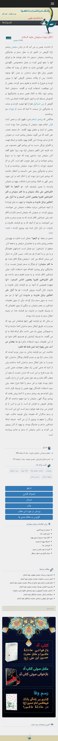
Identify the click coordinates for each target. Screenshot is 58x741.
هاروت (10, 223)
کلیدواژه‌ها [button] (7, 23)
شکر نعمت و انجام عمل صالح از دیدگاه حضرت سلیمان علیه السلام (31, 583)
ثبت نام (4, 14)
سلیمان (14, 47)
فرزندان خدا (46, 545)
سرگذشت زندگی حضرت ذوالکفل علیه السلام (38, 594)
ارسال (29, 500)
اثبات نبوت (24, 470)
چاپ (29, 506)
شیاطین (41, 207)
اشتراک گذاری (29, 494)
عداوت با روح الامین (43, 530)
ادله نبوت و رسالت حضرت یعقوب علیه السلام (38, 575)
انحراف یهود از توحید (43, 541)
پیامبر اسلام (37, 119)
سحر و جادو (35, 476)
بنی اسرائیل (38, 104)
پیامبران (48, 470)
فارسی (8, 38)
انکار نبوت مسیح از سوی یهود (40, 537)
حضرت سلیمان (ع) (37, 470)
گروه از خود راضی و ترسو (41, 549)
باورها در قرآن (46, 476)
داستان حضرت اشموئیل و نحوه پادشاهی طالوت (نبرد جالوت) (33, 590)
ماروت (50, 228)
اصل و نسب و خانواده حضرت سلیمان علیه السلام (37, 579)
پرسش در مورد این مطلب (29, 511)
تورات (11, 109)
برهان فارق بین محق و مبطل (40, 553)
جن (18, 404)
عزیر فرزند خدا (45, 534)
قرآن (51, 125)
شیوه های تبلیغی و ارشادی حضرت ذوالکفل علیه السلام (35, 598)
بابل (40, 228)
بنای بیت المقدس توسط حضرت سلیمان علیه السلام (36, 587)
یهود (29, 130)
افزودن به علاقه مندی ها (29, 517)
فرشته (17, 223)
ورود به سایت (13, 14)
